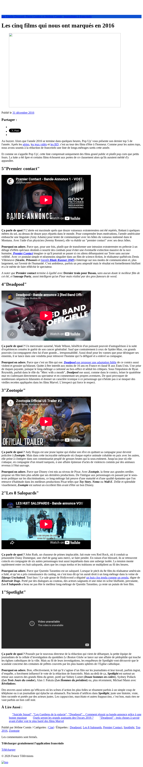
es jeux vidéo (39, 144)
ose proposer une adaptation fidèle (90, 362)
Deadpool (75, 727)
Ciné (51, 727)
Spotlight (129, 727)
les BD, (54, 144)
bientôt (57, 260)
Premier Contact (23, 253)
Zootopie (14, 730)
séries (26, 144)
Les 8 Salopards (92, 727)
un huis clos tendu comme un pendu (107, 577)
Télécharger (8, 749)
